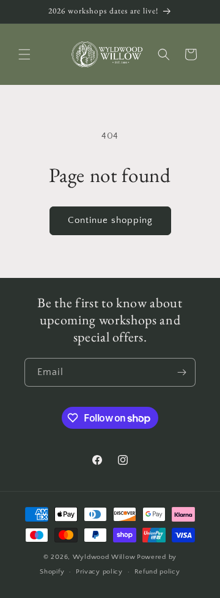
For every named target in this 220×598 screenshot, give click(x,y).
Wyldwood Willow (104, 557)
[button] (24, 54)
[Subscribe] (181, 372)
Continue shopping (110, 220)
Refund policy (157, 571)
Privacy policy (99, 571)
